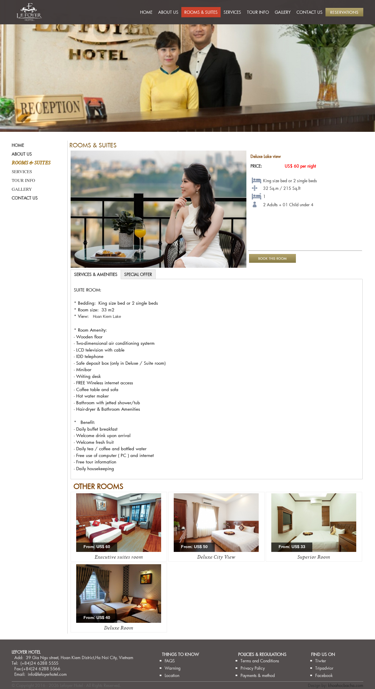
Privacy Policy (253, 668)
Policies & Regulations (262, 654)
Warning (172, 668)
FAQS (170, 661)
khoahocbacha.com (345, 685)
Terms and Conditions (260, 661)
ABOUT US (168, 12)
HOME (146, 12)
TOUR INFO (258, 12)
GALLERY (283, 12)
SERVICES (232, 12)
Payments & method (258, 675)
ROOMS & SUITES (201, 12)
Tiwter (320, 661)
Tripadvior (324, 668)
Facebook (324, 675)
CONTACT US (309, 12)
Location (172, 675)
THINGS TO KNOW (180, 654)
